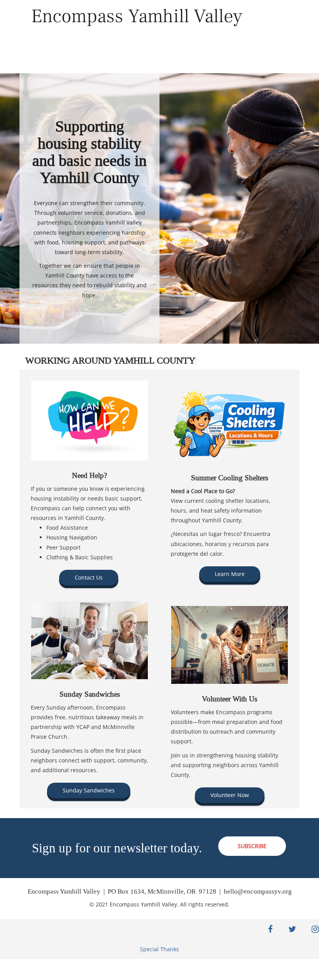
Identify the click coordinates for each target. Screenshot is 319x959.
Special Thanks (159, 949)
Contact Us (89, 577)
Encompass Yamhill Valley (136, 16)
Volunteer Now (229, 795)
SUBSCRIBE (252, 846)
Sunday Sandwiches (89, 790)
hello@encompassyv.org (258, 891)
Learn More (230, 574)
